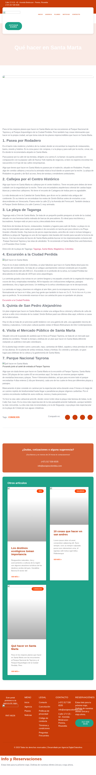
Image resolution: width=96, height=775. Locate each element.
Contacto (76, 14)
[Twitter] (87, 3)
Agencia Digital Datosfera (72, 747)
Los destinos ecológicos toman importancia (22, 551)
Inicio (40, 14)
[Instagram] (81, 3)
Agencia (48, 14)
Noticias (66, 14)
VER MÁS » (15, 577)
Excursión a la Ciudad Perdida (16, 300)
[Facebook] (76, 3)
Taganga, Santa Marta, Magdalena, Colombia (53, 249)
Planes (57, 14)
